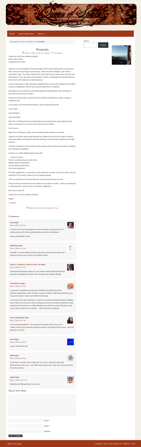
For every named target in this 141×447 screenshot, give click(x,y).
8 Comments (58, 53)
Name (46, 421)
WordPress (126, 443)
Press (39, 34)
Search (86, 41)
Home (11, 34)
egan (12, 223)
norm (12, 339)
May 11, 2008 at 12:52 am (18, 380)
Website (47, 431)
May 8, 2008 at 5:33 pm (18, 342)
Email (46, 426)
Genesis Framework (114, 443)
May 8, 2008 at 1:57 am (18, 267)
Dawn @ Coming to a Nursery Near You (25, 265)
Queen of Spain (44, 53)
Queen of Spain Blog (75, 13)
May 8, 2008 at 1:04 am (18, 225)
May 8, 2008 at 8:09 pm (18, 358)
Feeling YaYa (31, 42)
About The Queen (26, 34)
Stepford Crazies (53, 208)
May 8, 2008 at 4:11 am (18, 286)
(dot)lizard (14, 246)
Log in (133, 443)
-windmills (12, 203)
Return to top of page (14, 443)
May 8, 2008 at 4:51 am (18, 320)
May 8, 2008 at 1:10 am (18, 248)
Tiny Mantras (15, 283)
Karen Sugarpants (17, 318)
